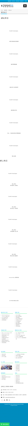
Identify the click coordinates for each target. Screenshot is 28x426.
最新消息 (18, 375)
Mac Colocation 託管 (7, 332)
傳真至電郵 (18, 355)
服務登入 (22, 1)
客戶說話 (4, 379)
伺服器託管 (4, 336)
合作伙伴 (18, 369)
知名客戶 (4, 375)
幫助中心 (18, 380)
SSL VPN (18, 334)
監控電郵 (18, 322)
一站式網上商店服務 (20, 354)
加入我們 (18, 370)
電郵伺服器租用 (5, 340)
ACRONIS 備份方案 (20, 335)
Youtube (4, 400)
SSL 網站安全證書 (20, 332)
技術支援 (17, 1)
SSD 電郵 (18, 315)
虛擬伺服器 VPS (5, 335)
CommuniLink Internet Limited (18, 404)
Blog (9, 400)
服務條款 (18, 368)
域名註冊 (4, 354)
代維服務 (4, 338)
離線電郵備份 (19, 323)
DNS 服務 (4, 356)
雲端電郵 (18, 317)
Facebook (2, 400)
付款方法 (13, 1)
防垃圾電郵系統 (19, 318)
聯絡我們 (9, 1)
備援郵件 (18, 324)
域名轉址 (4, 355)
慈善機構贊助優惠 (20, 383)
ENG (26, 1)
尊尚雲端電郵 (19, 316)
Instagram (7, 400)
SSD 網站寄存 (5, 317)
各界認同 (4, 378)
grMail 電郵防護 (19, 336)
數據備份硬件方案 (6, 341)
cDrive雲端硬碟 (19, 356)
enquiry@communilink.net (10, 397)
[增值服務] (18, 326)
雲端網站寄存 (5, 318)
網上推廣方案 (19, 357)
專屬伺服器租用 (5, 337)
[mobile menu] (25, 5)
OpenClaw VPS (5, 334)
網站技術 (18, 367)
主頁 (2, 10)
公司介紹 (18, 364)
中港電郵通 (18, 321)
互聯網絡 (18, 365)
